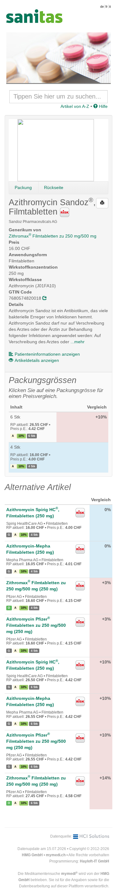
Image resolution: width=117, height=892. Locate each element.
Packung (23, 187)
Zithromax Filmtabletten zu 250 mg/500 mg (52, 235)
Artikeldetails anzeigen (37, 360)
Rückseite (53, 187)
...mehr (78, 341)
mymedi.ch (56, 855)
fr (106, 6)
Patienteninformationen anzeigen (47, 354)
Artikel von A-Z (75, 106)
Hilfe (103, 106)
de (102, 6)
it (110, 6)
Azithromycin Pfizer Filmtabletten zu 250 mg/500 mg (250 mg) (36, 625)
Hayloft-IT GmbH (94, 861)
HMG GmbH (32, 855)
